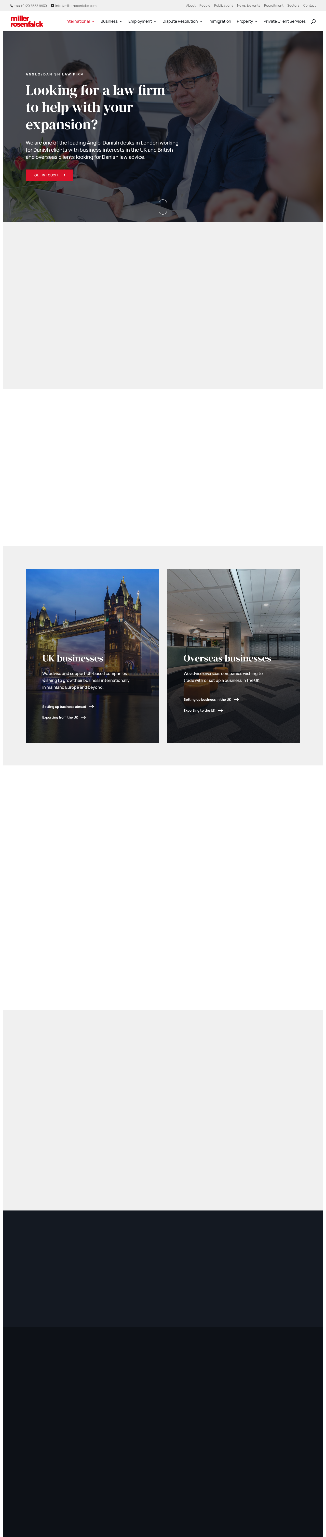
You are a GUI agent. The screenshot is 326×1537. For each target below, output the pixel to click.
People (204, 6)
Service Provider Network (101, 523)
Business (109, 21)
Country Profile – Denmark (268, 420)
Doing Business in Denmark (269, 488)
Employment (140, 21)
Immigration (220, 21)
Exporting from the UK (60, 717)
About (191, 6)
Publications (223, 6)
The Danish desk (258, 441)
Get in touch (46, 175)
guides (83, 455)
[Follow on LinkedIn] (32, 1436)
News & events (248, 6)
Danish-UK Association (88, 480)
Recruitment (273, 6)
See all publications (281, 1064)
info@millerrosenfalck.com (273, 1409)
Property (245, 21)
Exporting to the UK (199, 710)
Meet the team (160, 319)
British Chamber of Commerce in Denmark (127, 473)
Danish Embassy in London (102, 491)
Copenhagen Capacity (47, 512)
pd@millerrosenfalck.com (49, 955)
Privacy (186, 1491)
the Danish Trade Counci (62, 505)
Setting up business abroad (64, 706)
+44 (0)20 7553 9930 (30, 5)
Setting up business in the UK (207, 699)
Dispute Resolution (180, 21)
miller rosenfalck (68, 1491)
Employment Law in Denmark (270, 468)
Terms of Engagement (216, 1491)
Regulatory (272, 1491)
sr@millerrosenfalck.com (119, 960)
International (77, 21)
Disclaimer (248, 1491)
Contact (309, 6)
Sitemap (293, 1491)
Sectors (293, 6)
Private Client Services (285, 21)
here (257, 1420)
